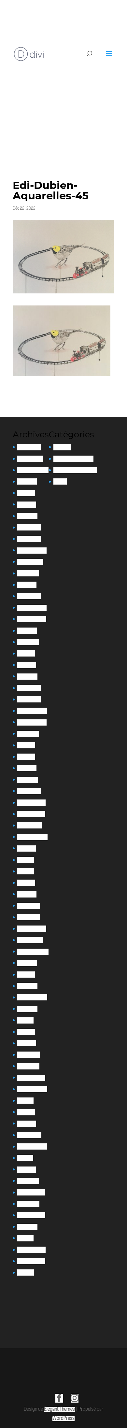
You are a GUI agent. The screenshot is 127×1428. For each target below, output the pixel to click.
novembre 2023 (31, 619)
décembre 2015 (31, 1215)
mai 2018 (25, 1100)
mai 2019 (25, 1020)
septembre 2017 (32, 1146)
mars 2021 (26, 894)
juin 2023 (26, 653)
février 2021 (28, 906)
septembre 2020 (33, 952)
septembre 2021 (32, 837)
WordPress (63, 1418)
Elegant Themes (59, 1409)
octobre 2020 (30, 940)
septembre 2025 (33, 470)
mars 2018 (26, 1124)
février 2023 (29, 688)
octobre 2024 (30, 562)
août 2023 (27, 631)
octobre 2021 (29, 825)
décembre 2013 (31, 1261)
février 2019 (28, 1055)
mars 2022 (27, 780)
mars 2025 (27, 516)
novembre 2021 (31, 814)
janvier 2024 (29, 596)
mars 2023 (27, 676)
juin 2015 (25, 1238)
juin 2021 (25, 860)
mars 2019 (26, 1043)
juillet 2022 (28, 734)
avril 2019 (26, 1032)
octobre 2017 (29, 1135)
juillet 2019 (27, 1009)
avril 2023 (26, 665)
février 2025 (29, 527)
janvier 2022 (29, 791)
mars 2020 (27, 986)
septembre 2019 (32, 997)
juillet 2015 (27, 1227)
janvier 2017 (28, 1181)
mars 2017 (26, 1169)
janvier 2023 (29, 699)
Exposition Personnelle (75, 470)
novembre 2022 (32, 722)
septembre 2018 (32, 1089)
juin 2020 (26, 974)
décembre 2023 (32, 608)
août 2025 (27, 481)
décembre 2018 (31, 1078)
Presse (60, 481)
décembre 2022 (32, 711)
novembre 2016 (31, 1192)
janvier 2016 (28, 1204)
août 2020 (27, 963)
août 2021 (26, 848)
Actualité (62, 447)
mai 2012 (25, 1272)
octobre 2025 (30, 459)
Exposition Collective (73, 459)
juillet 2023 (28, 642)
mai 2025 (26, 493)
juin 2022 (26, 745)
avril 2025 (26, 505)
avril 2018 (26, 1112)
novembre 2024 (32, 550)
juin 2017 (25, 1158)
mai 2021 (25, 871)
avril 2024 (26, 585)
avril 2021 (26, 883)
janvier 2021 (28, 917)
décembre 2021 (31, 802)
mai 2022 (26, 757)
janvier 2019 (28, 1066)
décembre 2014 (31, 1250)
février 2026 (29, 447)
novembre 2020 (31, 929)
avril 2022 (26, 768)
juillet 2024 (28, 573)
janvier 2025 (29, 539)
